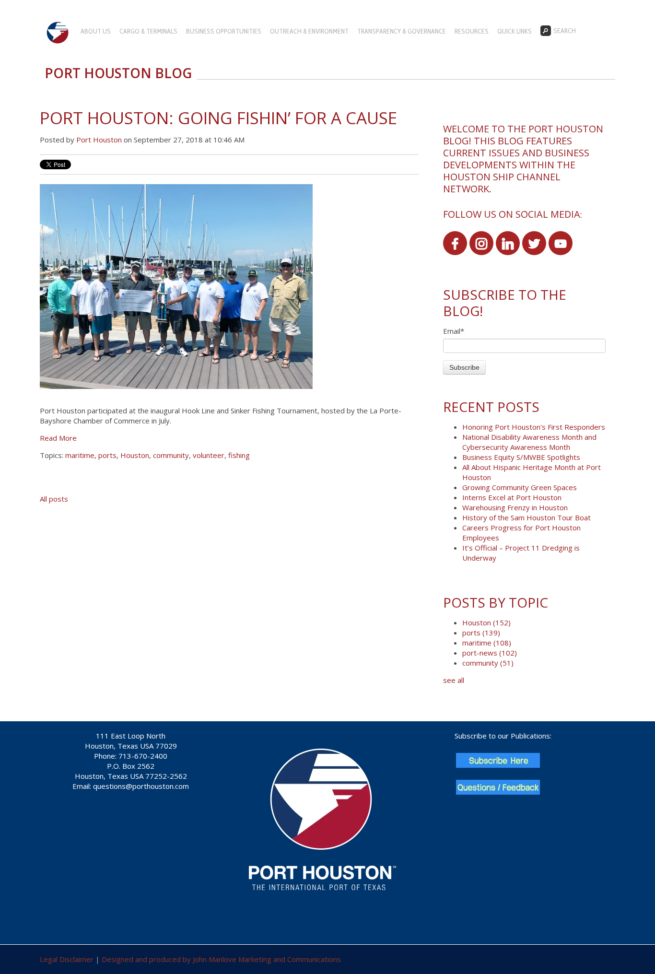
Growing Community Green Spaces (519, 487)
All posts (54, 499)
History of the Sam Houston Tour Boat (526, 517)
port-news (489, 652)
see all (453, 680)
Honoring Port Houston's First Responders (533, 427)
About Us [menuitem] (96, 31)
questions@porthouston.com (141, 786)
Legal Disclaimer (67, 959)
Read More (58, 438)
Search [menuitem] (564, 30)
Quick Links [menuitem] (514, 31)
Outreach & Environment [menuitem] (309, 31)
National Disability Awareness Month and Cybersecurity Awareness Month (529, 442)
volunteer (208, 455)
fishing (239, 455)
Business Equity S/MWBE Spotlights (521, 457)
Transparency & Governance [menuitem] (401, 31)
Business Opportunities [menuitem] (223, 31)
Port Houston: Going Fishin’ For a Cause (218, 117)
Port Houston (99, 139)
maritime (79, 455)
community (171, 455)
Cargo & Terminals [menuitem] (148, 31)
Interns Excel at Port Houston (511, 497)
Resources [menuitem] (472, 31)
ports (107, 455)
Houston (134, 455)
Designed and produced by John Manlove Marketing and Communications (221, 959)
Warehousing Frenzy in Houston (515, 507)
